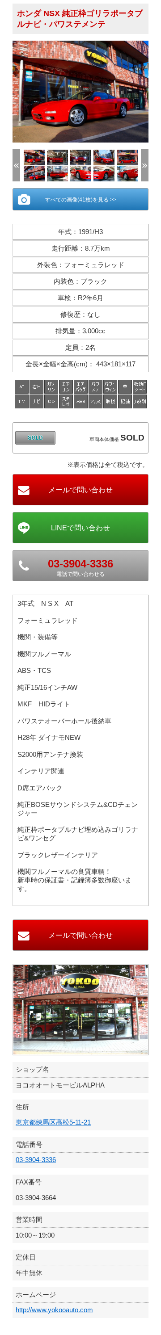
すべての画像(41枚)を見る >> (80, 200)
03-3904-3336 (36, 1159)
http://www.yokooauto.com (54, 1310)
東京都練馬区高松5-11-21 (53, 1122)
